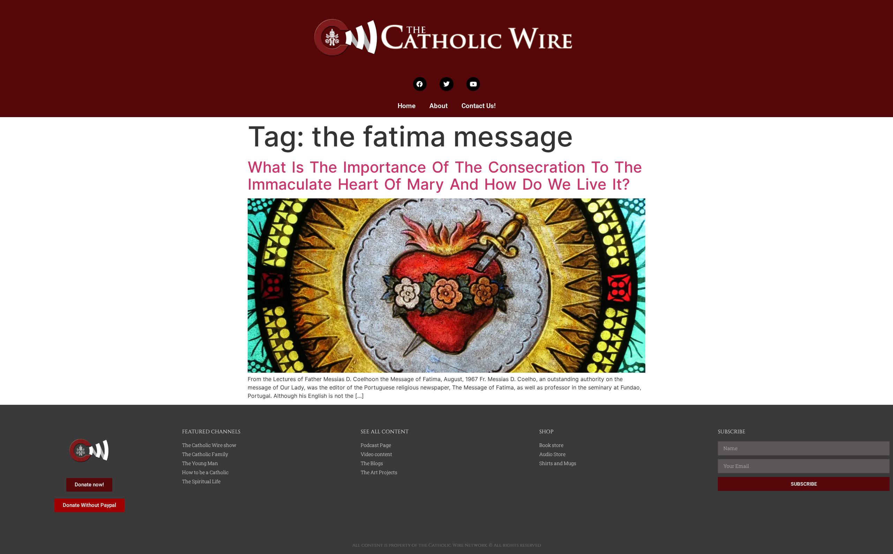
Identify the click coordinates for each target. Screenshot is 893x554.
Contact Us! (478, 106)
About (438, 106)
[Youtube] (473, 84)
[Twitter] (446, 84)
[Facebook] (420, 84)
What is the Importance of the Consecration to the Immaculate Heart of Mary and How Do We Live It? (445, 175)
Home (406, 106)
